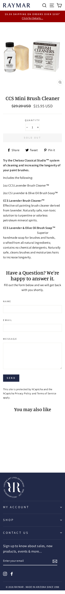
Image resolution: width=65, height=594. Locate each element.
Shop (8, 520)
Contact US (16, 533)
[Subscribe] (55, 561)
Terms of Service (46, 393)
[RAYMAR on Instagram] (5, 573)
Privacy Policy (23, 393)
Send (11, 378)
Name (7, 301)
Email (7, 320)
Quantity (32, 120)
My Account (16, 507)
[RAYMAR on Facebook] (12, 573)
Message (10, 338)
